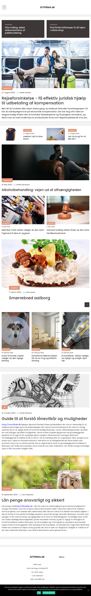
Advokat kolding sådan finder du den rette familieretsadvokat (68, 232)
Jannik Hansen (25, 92)
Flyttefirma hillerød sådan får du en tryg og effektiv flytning (44, 358)
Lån (4, 407)
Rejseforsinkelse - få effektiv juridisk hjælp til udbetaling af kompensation (44, 100)
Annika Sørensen (23, 184)
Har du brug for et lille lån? (77, 137)
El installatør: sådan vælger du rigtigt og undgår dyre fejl (75, 358)
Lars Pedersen (27, 494)
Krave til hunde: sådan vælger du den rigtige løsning (13, 358)
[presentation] (87, 304)
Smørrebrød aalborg (29, 297)
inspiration (8, 25)
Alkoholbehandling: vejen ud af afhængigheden (41, 190)
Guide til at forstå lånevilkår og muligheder (44, 418)
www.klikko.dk (39, 579)
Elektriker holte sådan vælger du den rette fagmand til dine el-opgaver (23, 232)
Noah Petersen (26, 413)
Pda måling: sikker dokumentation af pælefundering (15, 30)
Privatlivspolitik (49, 593)
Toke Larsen (30, 292)
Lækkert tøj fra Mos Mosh (33, 137)
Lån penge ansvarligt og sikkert (33, 500)
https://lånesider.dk (24, 506)
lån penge (6, 489)
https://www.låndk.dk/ (11, 424)
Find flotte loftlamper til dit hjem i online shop (67, 29)
